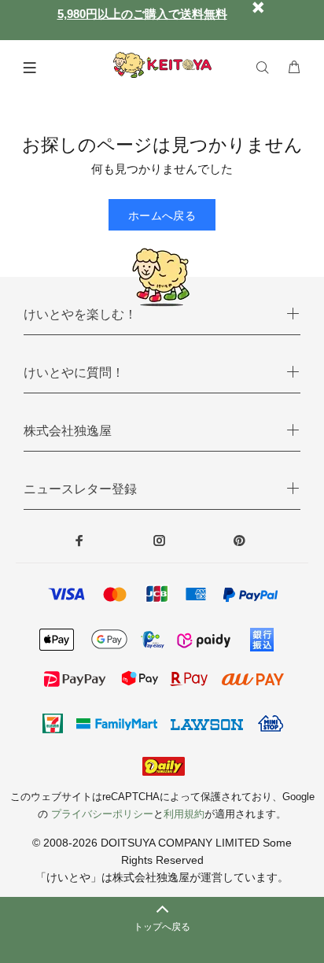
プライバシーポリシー (102, 814)
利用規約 (184, 814)
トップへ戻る (162, 926)
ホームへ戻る (162, 215)
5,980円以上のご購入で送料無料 (142, 13)
